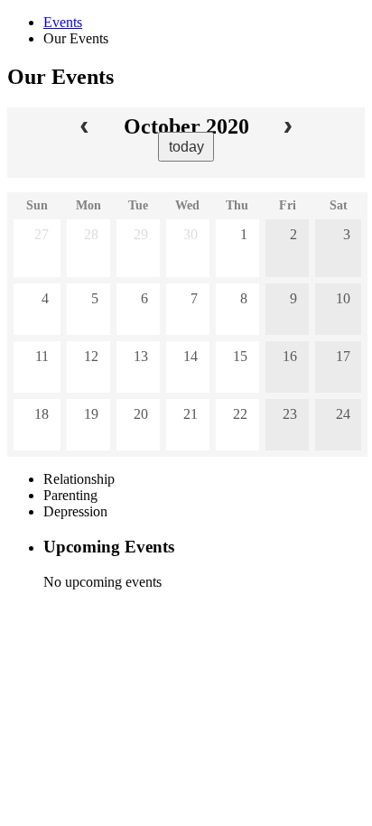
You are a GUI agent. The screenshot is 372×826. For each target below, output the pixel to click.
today (186, 146)
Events (62, 22)
